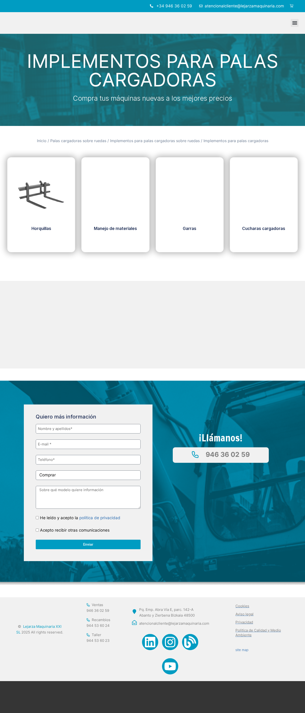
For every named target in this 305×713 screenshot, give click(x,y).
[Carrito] (291, 6)
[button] (295, 23)
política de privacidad (99, 517)
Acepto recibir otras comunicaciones (75, 530)
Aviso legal (244, 614)
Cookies (242, 606)
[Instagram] (170, 642)
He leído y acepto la (80, 517)
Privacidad (244, 622)
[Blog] (190, 642)
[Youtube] (170, 666)
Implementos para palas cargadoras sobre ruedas (155, 141)
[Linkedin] (150, 642)
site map (242, 650)
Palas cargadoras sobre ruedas (78, 141)
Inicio (41, 141)
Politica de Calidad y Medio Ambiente (258, 632)
